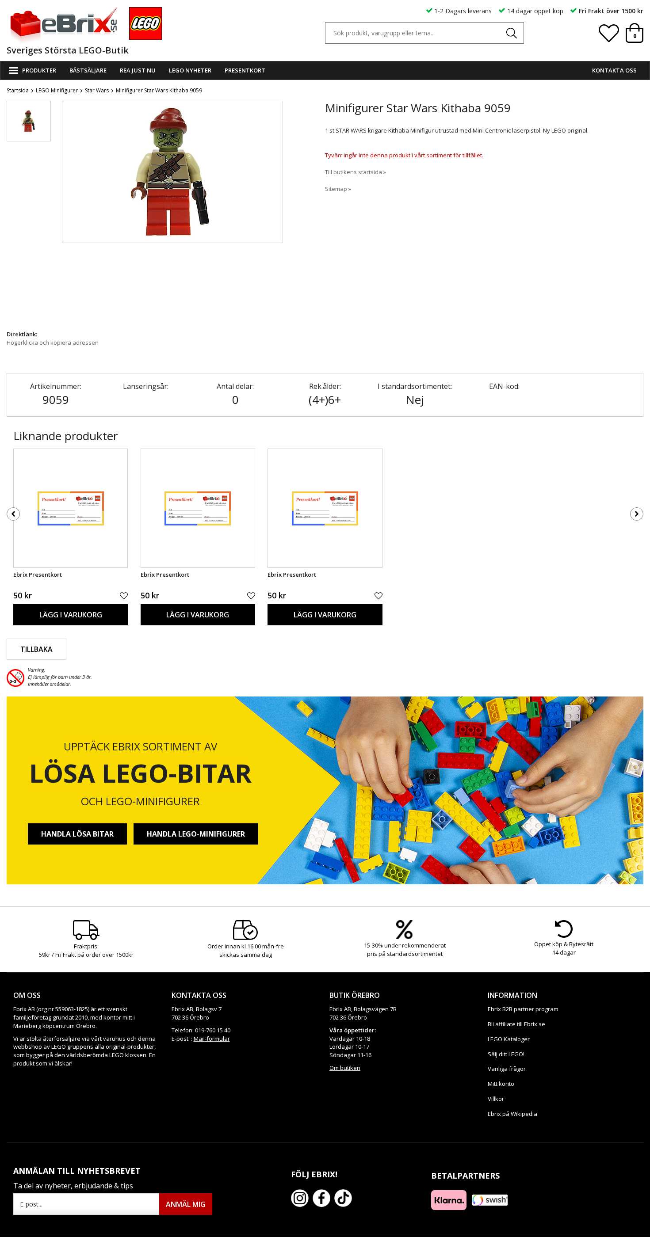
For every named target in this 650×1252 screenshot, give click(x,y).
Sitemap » (338, 189)
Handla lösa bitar (77, 834)
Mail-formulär (212, 1039)
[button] (29, 121)
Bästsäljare (88, 70)
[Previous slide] (69, 213)
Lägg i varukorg (70, 615)
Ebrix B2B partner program (523, 1009)
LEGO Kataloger (509, 1039)
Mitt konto (501, 1084)
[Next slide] (276, 213)
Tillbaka (36, 649)
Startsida (18, 90)
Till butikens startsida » (355, 172)
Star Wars (97, 90)
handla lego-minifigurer (196, 834)
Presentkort (245, 70)
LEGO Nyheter (190, 70)
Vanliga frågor (507, 1069)
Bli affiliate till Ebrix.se (516, 1024)
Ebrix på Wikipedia (512, 1114)
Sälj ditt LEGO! (506, 1054)
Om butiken (344, 1068)
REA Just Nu (138, 70)
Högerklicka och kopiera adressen (53, 342)
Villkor (496, 1099)
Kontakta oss (614, 70)
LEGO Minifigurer (57, 90)
